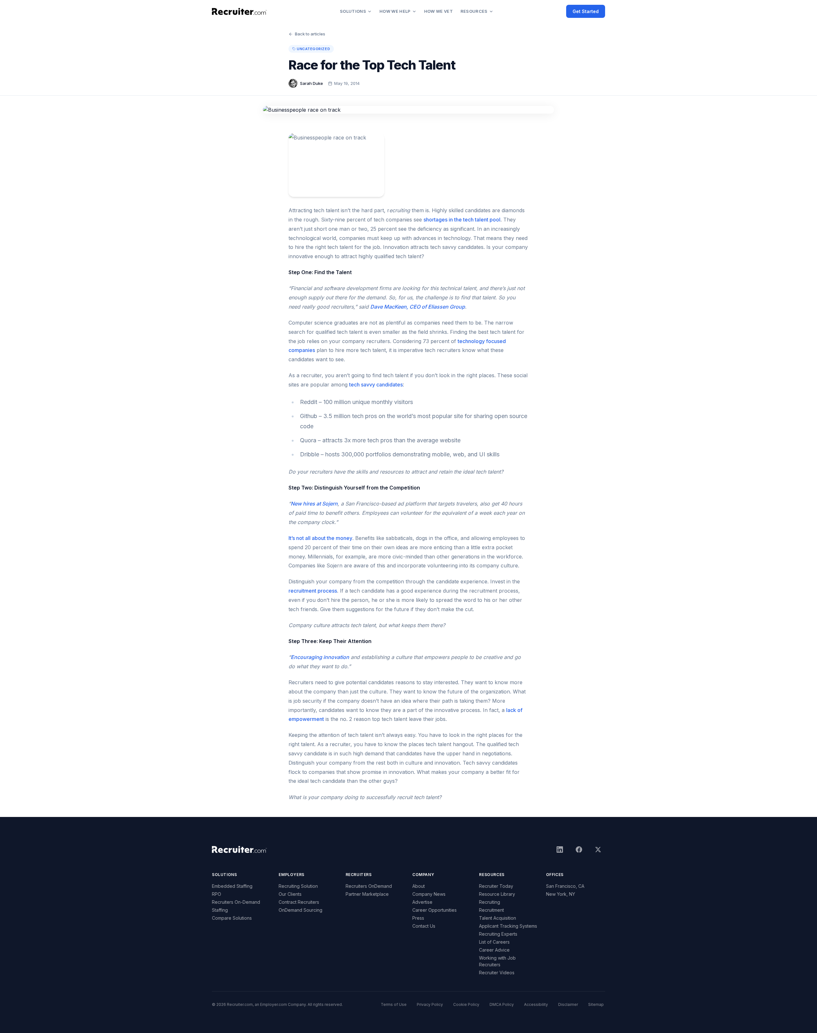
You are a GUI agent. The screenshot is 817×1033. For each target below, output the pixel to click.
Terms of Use (394, 1004)
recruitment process (313, 591)
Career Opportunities (434, 910)
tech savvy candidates (376, 384)
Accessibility (536, 1004)
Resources (474, 11)
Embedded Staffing (232, 886)
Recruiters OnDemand (369, 886)
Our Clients (290, 894)
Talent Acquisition (497, 918)
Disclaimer (568, 1004)
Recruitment (491, 910)
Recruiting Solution (298, 886)
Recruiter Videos (496, 972)
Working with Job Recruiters (497, 961)
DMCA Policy (502, 1004)
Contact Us (423, 926)
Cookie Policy (466, 1004)
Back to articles (310, 33)
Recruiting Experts (498, 934)
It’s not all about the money (320, 538)
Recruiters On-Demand (236, 902)
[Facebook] (579, 849)
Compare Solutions (232, 918)
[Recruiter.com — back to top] (239, 11)
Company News (429, 894)
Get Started (586, 11)
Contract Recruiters (299, 902)
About (418, 886)
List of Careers (494, 942)
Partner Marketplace (367, 894)
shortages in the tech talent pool (461, 219)
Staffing (220, 910)
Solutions (353, 11)
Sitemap (596, 1004)
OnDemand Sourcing (300, 910)
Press (418, 918)
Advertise (422, 902)
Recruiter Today (496, 886)
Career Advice (494, 950)
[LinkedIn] (560, 849)
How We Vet (438, 11)
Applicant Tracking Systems (508, 926)
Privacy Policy (430, 1004)
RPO (216, 894)
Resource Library (497, 894)
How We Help (395, 11)
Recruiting (489, 902)
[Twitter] (598, 849)
